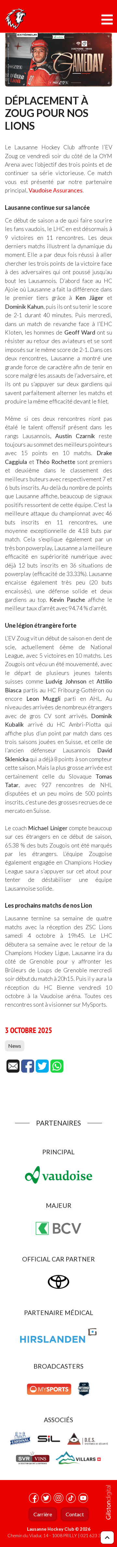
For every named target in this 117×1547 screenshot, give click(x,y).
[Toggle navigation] (107, 19)
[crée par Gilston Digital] (109, 1502)
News (14, 1046)
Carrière (42, 1514)
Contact (75, 1514)
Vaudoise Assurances (56, 190)
